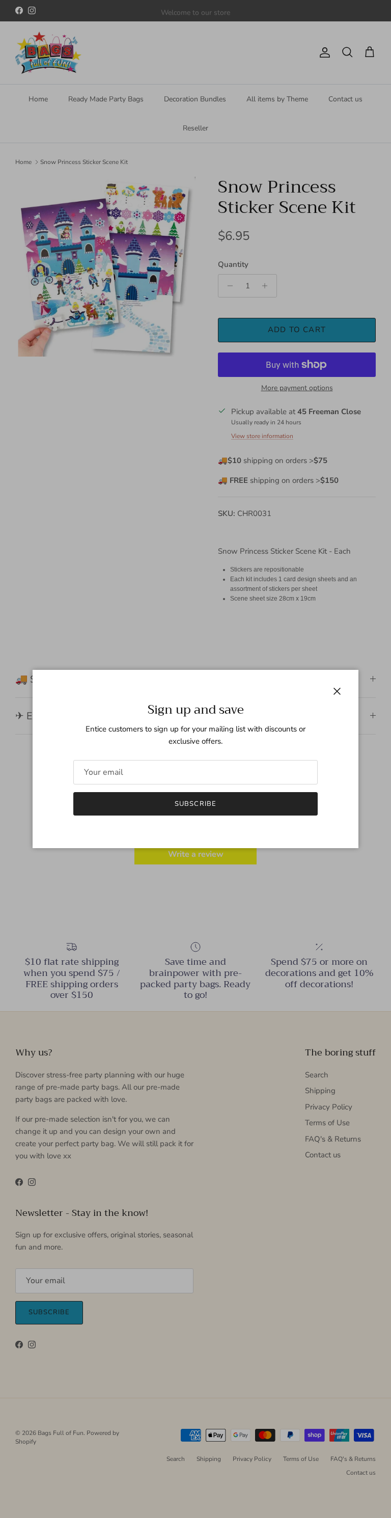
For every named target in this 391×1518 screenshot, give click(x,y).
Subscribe (195, 803)
